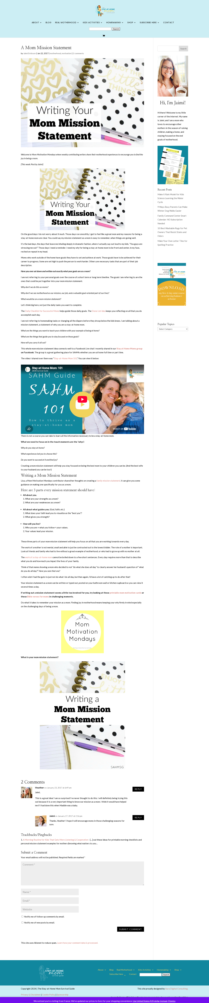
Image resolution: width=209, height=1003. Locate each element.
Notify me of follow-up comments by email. (44, 916)
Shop (130, 22)
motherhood (55, 53)
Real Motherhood (65, 22)
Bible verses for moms (38, 596)
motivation (66, 53)
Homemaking (113, 22)
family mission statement (108, 480)
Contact (168, 22)
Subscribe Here (148, 22)
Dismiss (171, 1001)
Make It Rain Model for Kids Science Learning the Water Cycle (171, 198)
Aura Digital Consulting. (176, 988)
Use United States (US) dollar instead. (150, 1001)
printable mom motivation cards (126, 592)
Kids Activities (91, 22)
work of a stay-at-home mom (38, 557)
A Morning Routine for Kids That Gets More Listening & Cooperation (55, 839)
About (35, 22)
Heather (39, 787)
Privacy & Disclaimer (31, 994)
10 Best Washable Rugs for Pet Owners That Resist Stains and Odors (172, 232)
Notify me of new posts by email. (39, 922)
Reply (138, 789)
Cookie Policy (48, 994)
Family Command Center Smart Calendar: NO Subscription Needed (172, 219)
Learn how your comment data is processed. (77, 942)
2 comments (78, 53)
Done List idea (98, 311)
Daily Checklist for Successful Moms (42, 311)
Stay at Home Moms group (129, 348)
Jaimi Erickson (29, 53)
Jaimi (52, 816)
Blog (48, 22)
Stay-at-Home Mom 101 (65, 358)
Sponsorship (62, 994)
